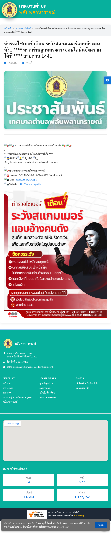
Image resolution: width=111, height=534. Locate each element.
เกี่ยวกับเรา (8, 388)
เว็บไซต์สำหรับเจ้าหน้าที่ (86, 383)
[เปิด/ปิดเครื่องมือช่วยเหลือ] (107, 80)
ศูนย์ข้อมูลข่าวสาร (48, 383)
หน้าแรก (7, 383)
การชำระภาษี (45, 388)
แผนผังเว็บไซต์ (82, 388)
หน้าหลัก (8, 28)
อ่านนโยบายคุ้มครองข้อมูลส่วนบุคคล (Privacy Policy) (46, 526)
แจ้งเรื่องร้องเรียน (47, 392)
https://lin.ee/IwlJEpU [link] (26, 179)
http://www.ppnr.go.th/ (30, 184)
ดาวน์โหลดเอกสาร (48, 397)
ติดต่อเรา (7, 392)
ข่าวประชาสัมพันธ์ (23, 28)
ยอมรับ (101, 525)
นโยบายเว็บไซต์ (10, 401)
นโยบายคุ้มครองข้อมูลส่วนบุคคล (17, 397)
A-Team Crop (79, 515)
